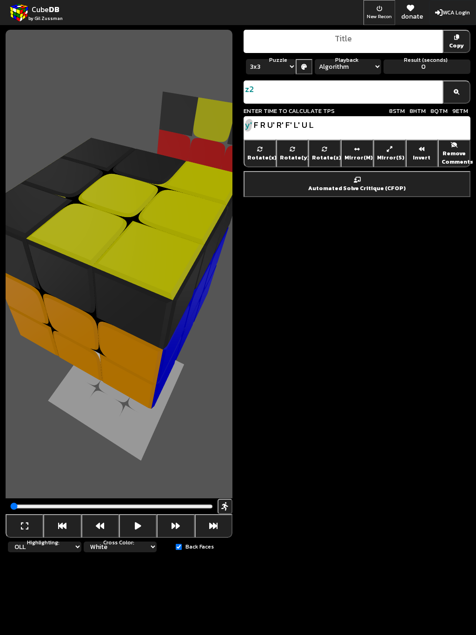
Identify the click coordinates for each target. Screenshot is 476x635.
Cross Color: (118, 542)
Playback (346, 60)
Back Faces (199, 546)
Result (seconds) (426, 60)
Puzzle (278, 60)
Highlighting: (43, 542)
